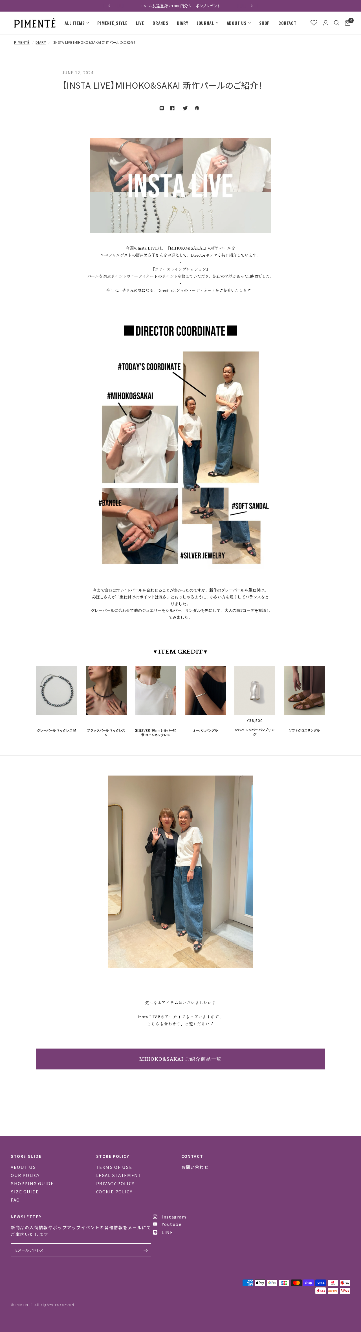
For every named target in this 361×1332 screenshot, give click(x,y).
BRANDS (160, 23)
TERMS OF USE (114, 1167)
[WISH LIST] (314, 23)
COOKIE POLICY (114, 1192)
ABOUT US (236, 23)
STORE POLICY (112, 1156)
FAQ (15, 1200)
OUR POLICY (25, 1175)
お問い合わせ (195, 1167)
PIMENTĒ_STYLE (112, 23)
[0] (346, 23)
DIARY (182, 23)
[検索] (336, 23)
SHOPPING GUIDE (32, 1183)
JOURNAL (205, 23)
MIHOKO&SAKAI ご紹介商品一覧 (180, 1059)
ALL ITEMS (75, 23)
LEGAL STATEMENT (119, 1175)
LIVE (140, 23)
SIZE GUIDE (25, 1192)
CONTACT (287, 23)
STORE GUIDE (26, 1156)
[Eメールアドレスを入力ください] (145, 1250)
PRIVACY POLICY (115, 1183)
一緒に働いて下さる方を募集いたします (180, 5)
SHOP (264, 23)
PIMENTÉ (22, 42)
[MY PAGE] (325, 23)
